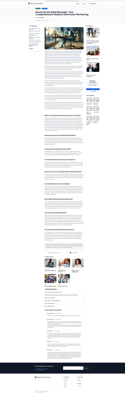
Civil (46, 284)
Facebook (79, 385)
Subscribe (92, 89)
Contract (47, 269)
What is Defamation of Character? (89, 113)
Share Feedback (75, 252)
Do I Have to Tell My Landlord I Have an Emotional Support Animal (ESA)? (92, 42)
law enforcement (64, 57)
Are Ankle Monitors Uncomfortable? (34, 40)
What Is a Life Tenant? (63, 286)
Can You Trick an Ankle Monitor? (34, 43)
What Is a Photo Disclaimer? (50, 270)
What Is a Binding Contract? (61, 271)
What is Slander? (96, 112)
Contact (79, 380)
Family (59, 284)
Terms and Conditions (42, 392)
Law (72, 269)
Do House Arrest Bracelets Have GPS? (35, 33)
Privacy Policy (37, 392)
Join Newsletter (93, 3)
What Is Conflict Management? (75, 271)
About (79, 379)
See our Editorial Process (55, 252)
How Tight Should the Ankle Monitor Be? (35, 41)
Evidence (65, 383)
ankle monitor (62, 125)
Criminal (65, 380)
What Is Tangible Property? (50, 286)
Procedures (66, 379)
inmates (58, 75)
